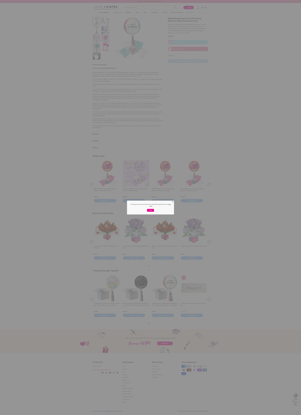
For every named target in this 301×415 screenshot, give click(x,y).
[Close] (173, 202)
